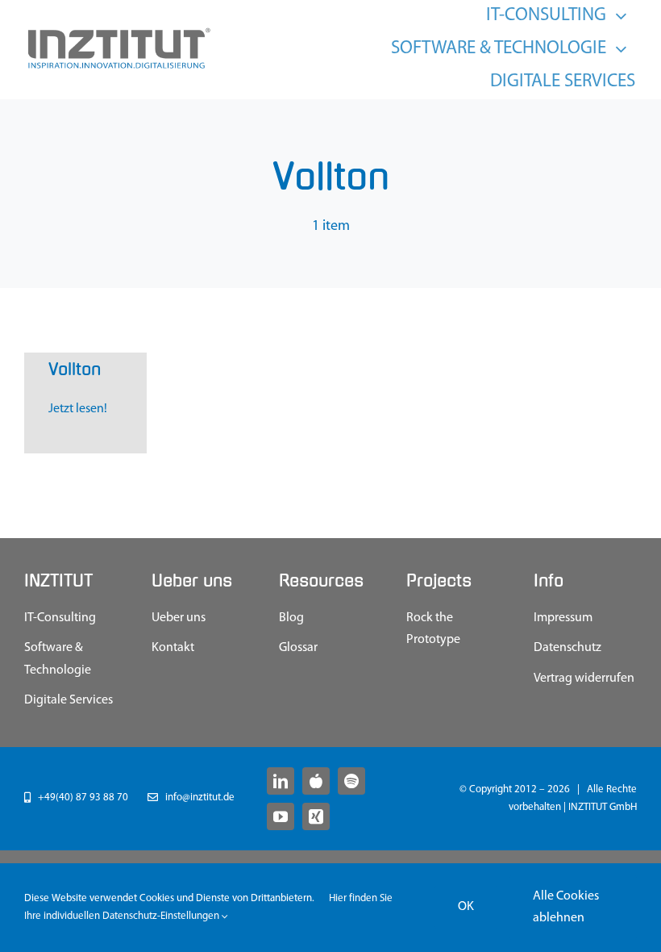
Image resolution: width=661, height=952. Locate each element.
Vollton (74, 369)
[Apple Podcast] (316, 781)
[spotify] (351, 781)
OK (466, 906)
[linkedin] (280, 781)
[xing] (316, 816)
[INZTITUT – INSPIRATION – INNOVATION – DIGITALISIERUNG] (118, 32)
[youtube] (280, 816)
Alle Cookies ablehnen (566, 907)
